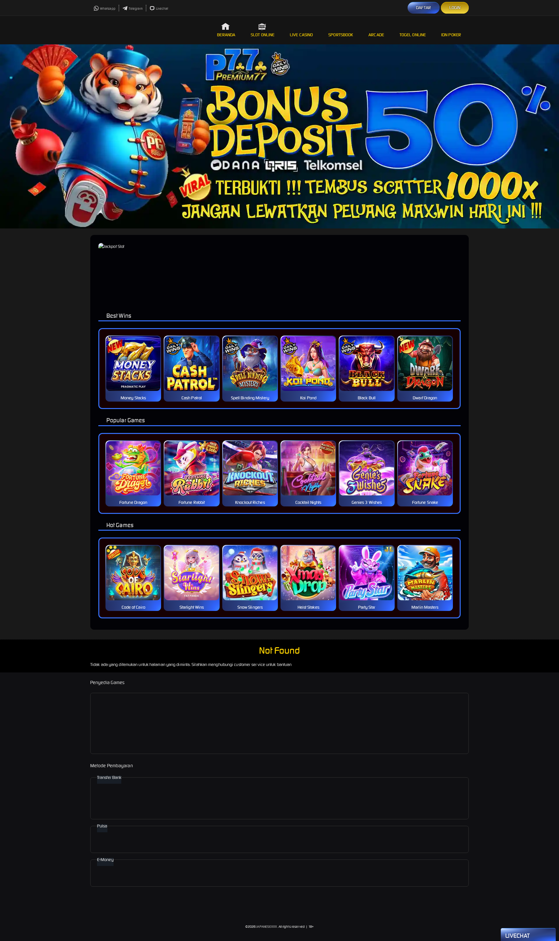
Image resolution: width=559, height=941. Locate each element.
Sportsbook (340, 35)
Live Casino (301, 35)
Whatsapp (107, 8)
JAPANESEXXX (266, 926)
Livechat (162, 8)
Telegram (136, 8)
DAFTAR (423, 7)
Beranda (226, 35)
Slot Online (262, 35)
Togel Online (413, 35)
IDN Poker (451, 35)
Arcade (376, 35)
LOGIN (455, 7)
